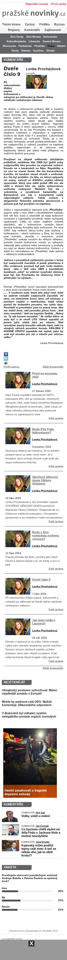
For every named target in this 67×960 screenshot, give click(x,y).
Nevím (6, 906)
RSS (55, 931)
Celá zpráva (56, 418)
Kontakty (47, 931)
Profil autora (11, 366)
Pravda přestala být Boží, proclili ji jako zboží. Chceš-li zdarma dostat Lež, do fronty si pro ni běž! (32, 560)
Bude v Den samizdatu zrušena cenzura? (45, 535)
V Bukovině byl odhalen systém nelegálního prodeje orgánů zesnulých (29, 715)
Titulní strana (11, 24)
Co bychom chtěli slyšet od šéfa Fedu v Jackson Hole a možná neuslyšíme (40, 833)
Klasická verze (16, 931)
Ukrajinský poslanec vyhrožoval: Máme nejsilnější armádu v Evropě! (29, 692)
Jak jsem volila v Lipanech (43, 621)
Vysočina (38, 50)
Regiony (14, 29)
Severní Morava (51, 41)
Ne (3, 897)
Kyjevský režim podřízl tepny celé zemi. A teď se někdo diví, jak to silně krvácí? (38, 850)
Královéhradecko (16, 41)
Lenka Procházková (43, 69)
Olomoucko (9, 46)
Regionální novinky (37, 4)
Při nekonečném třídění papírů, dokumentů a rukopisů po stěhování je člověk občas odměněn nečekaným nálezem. (33, 601)
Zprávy (30, 24)
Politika (44, 24)
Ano (4, 888)
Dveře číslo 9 (41, 579)
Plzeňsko (39, 46)
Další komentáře (53, 366)
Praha (51, 46)
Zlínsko (50, 50)
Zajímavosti (52, 29)
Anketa (10, 867)
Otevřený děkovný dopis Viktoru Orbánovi (45, 480)
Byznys (59, 24)
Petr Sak (40, 812)
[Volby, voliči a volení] (10, 821)
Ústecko (25, 50)
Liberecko (34, 41)
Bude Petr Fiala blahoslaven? (43, 430)
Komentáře (32, 29)
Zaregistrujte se (33, 931)
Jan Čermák (42, 826)
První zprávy (59, 4)
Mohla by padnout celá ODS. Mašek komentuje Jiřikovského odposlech (27, 703)
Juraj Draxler (43, 842)
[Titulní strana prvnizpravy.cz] (33, 20)
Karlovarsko (50, 36)
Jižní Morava (33, 36)
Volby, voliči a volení (35, 816)
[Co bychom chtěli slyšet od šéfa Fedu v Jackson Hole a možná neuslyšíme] (10, 834)
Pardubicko (25, 46)
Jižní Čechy (16, 36)
